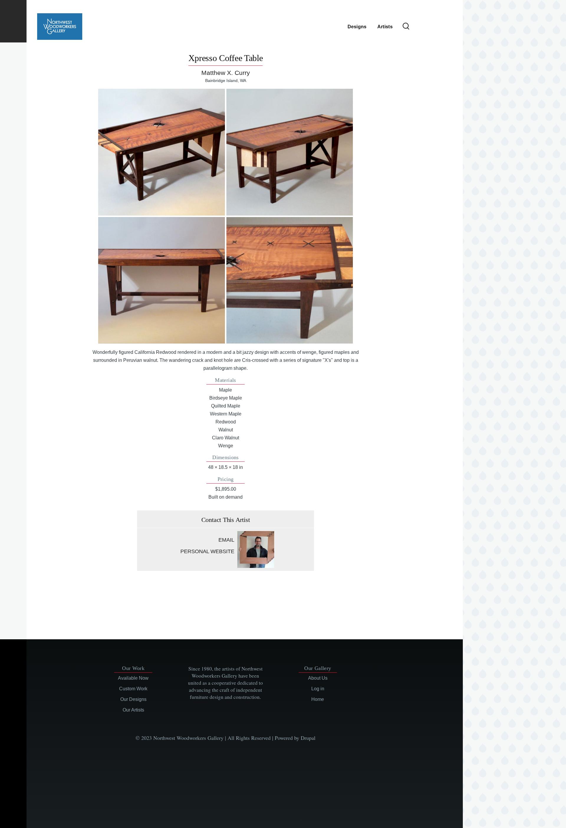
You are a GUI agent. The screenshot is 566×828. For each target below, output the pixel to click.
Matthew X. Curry (225, 72)
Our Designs (133, 699)
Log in (317, 688)
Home (317, 699)
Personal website (207, 551)
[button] (161, 152)
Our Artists (133, 709)
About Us (318, 678)
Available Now (133, 678)
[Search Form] (406, 26)
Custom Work (133, 688)
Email (226, 540)
